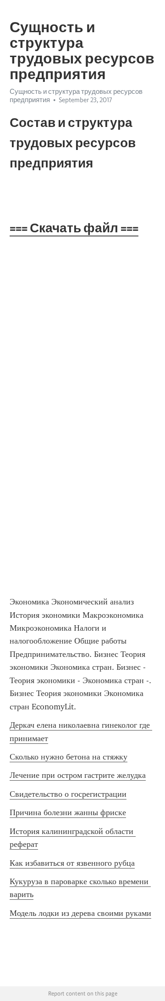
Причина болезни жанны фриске (68, 812)
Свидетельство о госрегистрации (68, 794)
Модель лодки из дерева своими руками (80, 913)
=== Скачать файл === (74, 228)
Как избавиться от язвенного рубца (72, 863)
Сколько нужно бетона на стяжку (68, 757)
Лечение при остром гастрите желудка (78, 775)
